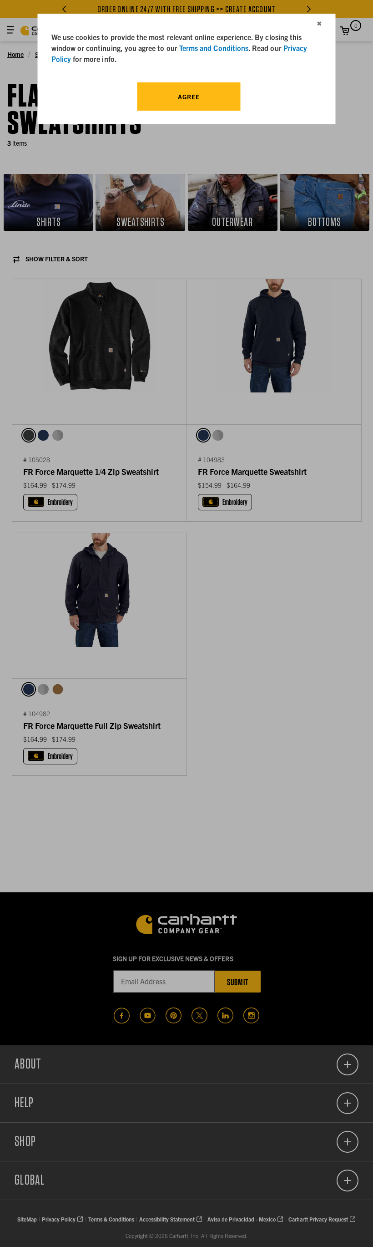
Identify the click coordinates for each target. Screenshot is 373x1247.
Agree (189, 96)
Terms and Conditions (213, 47)
